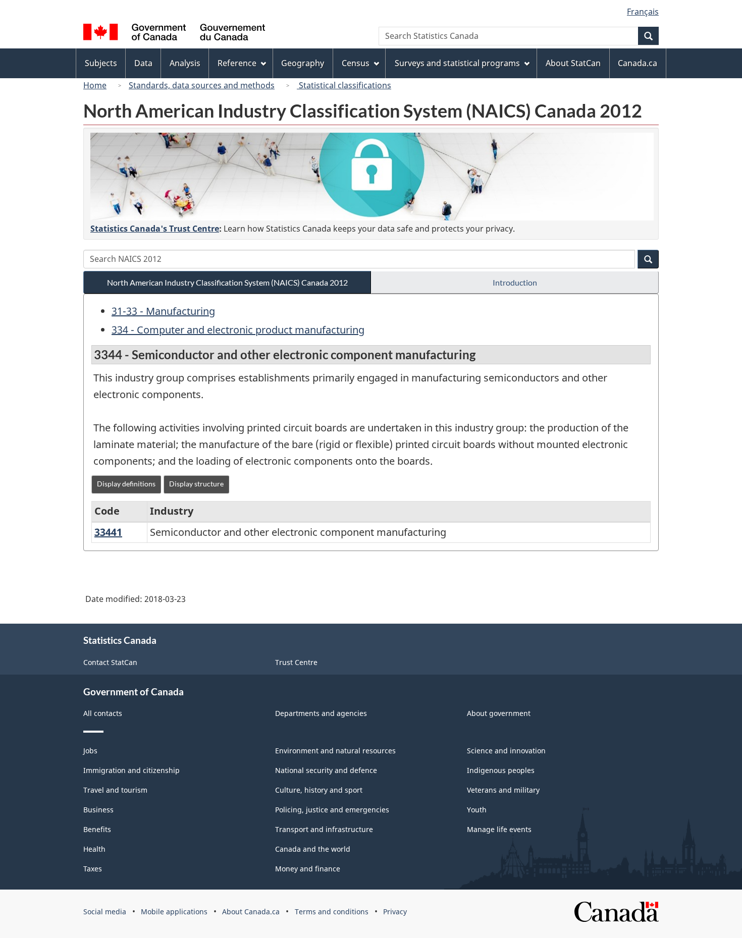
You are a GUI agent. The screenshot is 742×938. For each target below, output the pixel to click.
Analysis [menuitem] (185, 63)
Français (643, 11)
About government (499, 713)
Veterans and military (503, 790)
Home (95, 85)
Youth (477, 809)
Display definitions (126, 483)
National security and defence (326, 770)
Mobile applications (174, 911)
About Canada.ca (251, 911)
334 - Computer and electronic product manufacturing (238, 330)
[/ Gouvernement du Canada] (174, 33)
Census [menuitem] (355, 63)
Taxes (92, 868)
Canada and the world (312, 849)
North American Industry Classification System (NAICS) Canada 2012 (227, 282)
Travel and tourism (115, 790)
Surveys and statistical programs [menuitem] (457, 63)
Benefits (97, 829)
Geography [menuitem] (302, 63)
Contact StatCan (110, 662)
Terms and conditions (331, 911)
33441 (108, 532)
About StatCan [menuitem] (573, 63)
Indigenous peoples (501, 770)
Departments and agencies (321, 713)
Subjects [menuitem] (101, 63)
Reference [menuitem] (237, 63)
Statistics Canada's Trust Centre (154, 228)
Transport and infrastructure (324, 829)
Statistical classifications (344, 85)
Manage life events (499, 829)
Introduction (515, 282)
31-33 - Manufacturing (163, 311)
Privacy (395, 911)
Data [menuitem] (143, 63)
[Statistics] (372, 176)
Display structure (196, 483)
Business (98, 809)
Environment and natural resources (335, 750)
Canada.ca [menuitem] (637, 63)
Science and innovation (506, 750)
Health (94, 849)
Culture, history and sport (318, 790)
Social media (104, 911)
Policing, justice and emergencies (332, 809)
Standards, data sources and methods (202, 85)
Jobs (90, 750)
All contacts (102, 713)
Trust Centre (296, 662)
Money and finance (307, 868)
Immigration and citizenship (131, 770)
